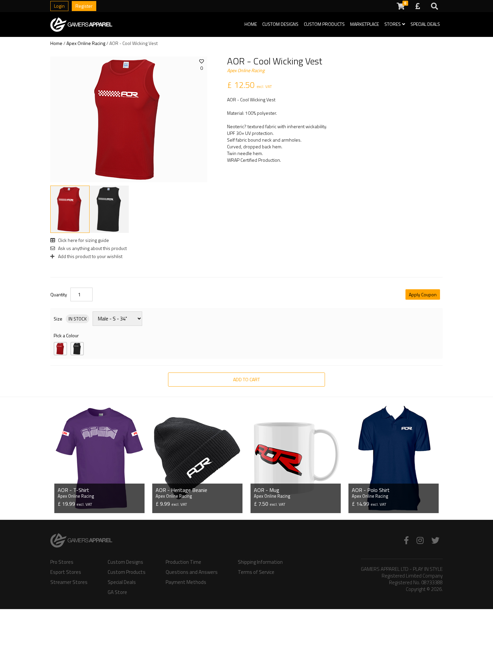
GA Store (117, 592)
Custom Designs (280, 24)
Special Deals (425, 24)
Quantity (58, 295)
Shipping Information (260, 562)
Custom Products (324, 24)
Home (250, 24)
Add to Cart (246, 379)
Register (84, 5)
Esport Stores (65, 572)
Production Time (183, 562)
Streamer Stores (69, 582)
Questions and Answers (192, 572)
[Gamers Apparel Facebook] (406, 540)
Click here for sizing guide (83, 240)
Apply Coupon (423, 294)
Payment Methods (186, 582)
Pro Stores (61, 562)
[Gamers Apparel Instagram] (420, 540)
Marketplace (364, 24)
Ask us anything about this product (92, 248)
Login (59, 5)
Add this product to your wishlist (89, 256)
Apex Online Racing (85, 43)
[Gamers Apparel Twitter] (435, 540)
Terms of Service (256, 572)
